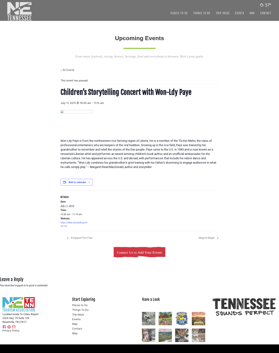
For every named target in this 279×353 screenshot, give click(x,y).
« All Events (67, 70)
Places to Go (179, 13)
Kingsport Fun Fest (81, 238)
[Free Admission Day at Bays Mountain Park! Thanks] (198, 335)
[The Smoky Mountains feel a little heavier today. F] (148, 318)
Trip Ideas (222, 13)
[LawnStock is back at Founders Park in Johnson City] (198, 318)
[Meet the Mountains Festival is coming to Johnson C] (165, 335)
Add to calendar (77, 182)
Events (239, 13)
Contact (265, 13)
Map (252, 13)
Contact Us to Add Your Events (139, 252)
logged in (20, 285)
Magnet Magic (207, 238)
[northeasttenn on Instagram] (174, 307)
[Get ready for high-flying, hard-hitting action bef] (182, 335)
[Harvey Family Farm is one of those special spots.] (165, 318)
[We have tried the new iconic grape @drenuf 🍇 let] (148, 335)
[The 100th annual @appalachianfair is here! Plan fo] (182, 318)
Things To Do (201, 13)
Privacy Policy (11, 330)
